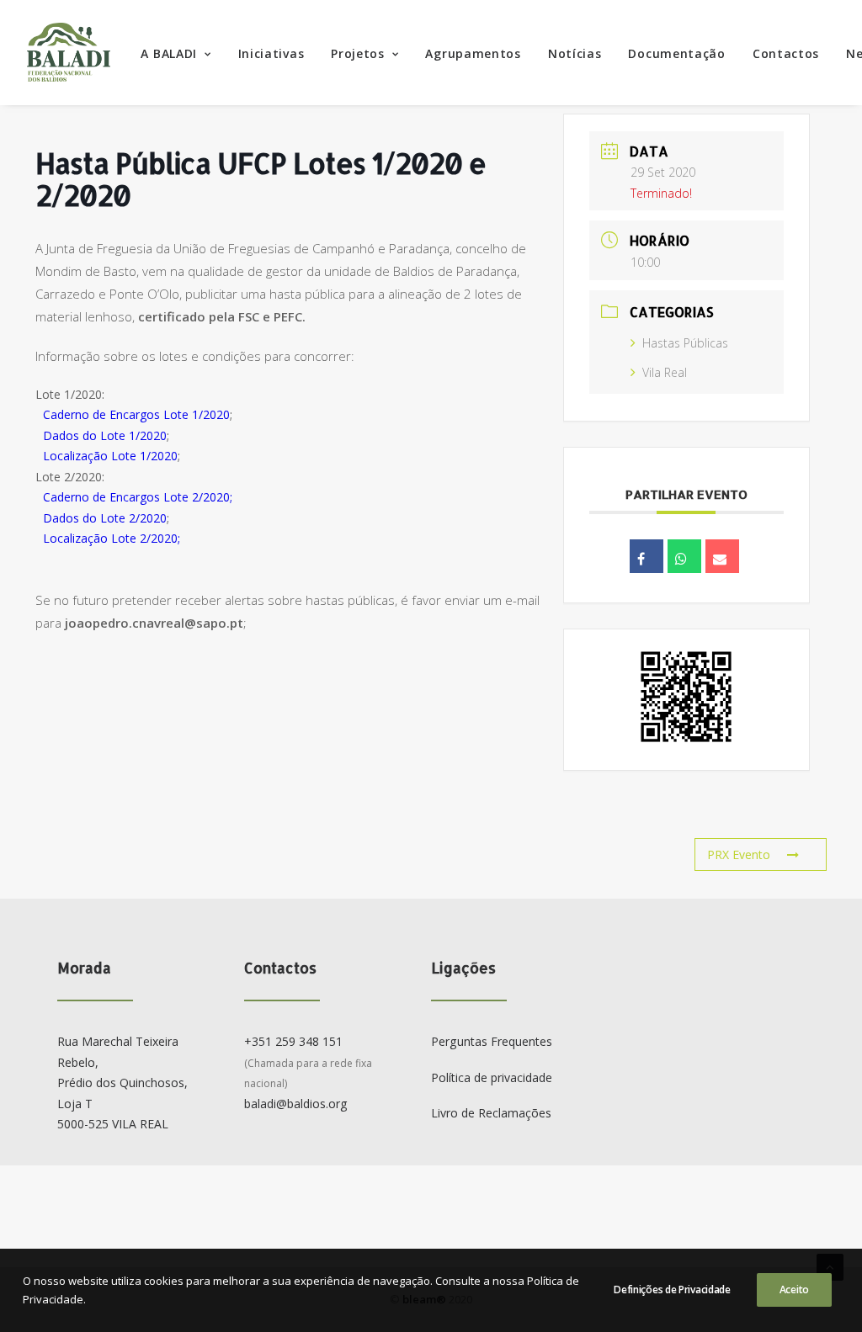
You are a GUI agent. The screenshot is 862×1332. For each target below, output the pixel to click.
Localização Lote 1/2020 (110, 456)
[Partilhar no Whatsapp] (684, 556)
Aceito (794, 1289)
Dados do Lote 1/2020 (105, 435)
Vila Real (664, 372)
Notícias (575, 53)
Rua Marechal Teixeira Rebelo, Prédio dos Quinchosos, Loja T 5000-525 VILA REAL (122, 1082)
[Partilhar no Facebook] (646, 556)
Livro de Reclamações (491, 1113)
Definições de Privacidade (672, 1289)
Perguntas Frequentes (491, 1041)
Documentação (676, 53)
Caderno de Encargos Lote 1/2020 (136, 414)
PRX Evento (738, 854)
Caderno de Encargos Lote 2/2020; (137, 497)
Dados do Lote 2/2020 (105, 518)
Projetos (358, 53)
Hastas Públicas (685, 343)
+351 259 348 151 (293, 1041)
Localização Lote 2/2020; (111, 538)
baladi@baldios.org (296, 1104)
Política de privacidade (491, 1077)
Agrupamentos (472, 53)
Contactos (786, 53)
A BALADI (169, 53)
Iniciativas (271, 53)
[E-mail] (722, 556)
